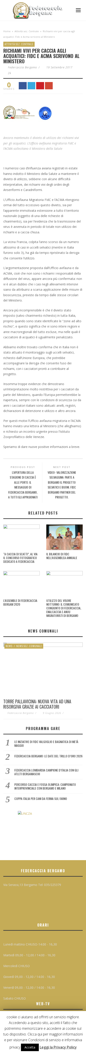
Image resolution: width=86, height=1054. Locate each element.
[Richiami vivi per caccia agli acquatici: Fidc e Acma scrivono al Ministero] (28, 115)
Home (7, 31)
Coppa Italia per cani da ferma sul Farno (40, 798)
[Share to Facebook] (23, 85)
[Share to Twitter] (32, 85)
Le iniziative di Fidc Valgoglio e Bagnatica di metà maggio (46, 743)
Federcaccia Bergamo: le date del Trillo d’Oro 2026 (48, 756)
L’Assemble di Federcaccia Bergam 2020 (20, 602)
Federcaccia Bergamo (22, 67)
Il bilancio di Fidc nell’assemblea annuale (61, 556)
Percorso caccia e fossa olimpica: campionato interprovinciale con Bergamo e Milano (45, 786)
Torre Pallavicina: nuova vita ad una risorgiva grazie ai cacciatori (37, 704)
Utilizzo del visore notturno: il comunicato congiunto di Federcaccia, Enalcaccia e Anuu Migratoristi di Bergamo (63, 608)
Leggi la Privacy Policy (58, 1047)
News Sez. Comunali (29, 646)
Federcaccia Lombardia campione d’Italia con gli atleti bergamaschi (46, 772)
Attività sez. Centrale (27, 31)
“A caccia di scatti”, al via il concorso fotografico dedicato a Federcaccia (20, 558)
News (9, 646)
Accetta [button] (29, 1047)
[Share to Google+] (49, 85)
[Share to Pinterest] (40, 85)
